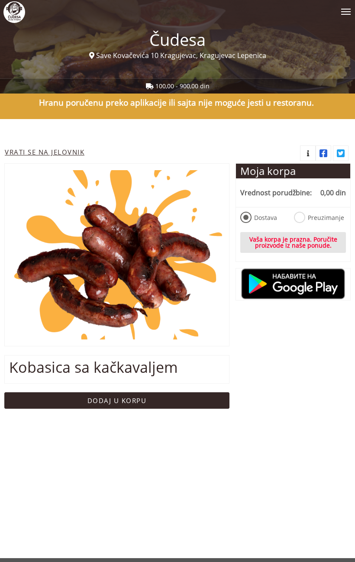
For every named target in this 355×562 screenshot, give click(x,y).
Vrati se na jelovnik (44, 152)
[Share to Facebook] (323, 153)
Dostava (265, 217)
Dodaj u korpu (117, 400)
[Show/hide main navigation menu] (177, 8)
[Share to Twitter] (341, 153)
